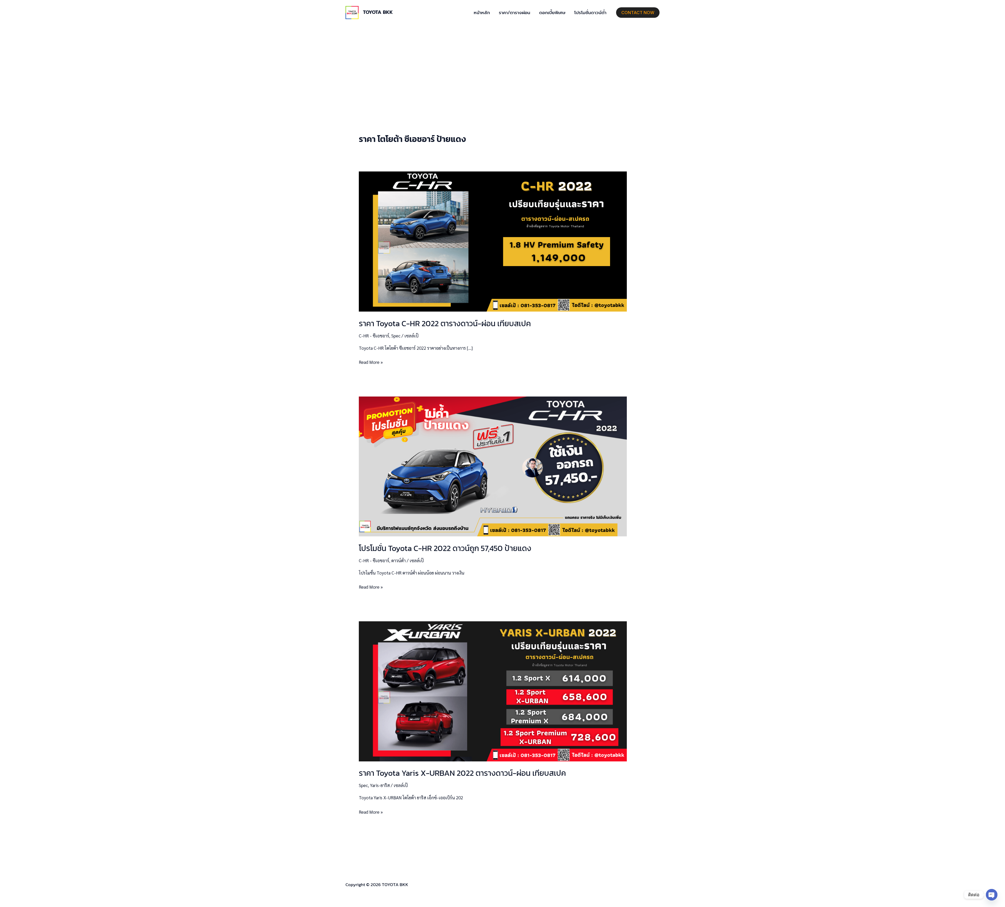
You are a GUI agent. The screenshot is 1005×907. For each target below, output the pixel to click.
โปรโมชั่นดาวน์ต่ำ (590, 12)
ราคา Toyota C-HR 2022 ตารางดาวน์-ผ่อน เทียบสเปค (445, 323)
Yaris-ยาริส (380, 785)
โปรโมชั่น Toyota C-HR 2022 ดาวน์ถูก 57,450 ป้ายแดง (445, 548)
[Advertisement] (502, 64)
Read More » (371, 361)
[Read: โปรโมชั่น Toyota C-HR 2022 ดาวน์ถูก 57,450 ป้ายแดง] (493, 466)
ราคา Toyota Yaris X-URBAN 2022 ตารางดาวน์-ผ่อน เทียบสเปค (462, 773)
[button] (638, 12)
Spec (395, 335)
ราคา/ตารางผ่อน (514, 12)
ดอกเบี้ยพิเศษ (552, 12)
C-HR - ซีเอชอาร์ (374, 335)
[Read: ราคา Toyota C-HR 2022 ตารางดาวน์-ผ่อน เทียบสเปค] (493, 241)
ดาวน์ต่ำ (398, 560)
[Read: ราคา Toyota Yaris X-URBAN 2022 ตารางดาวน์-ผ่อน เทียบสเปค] (493, 690)
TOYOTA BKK (378, 12)
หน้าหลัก (482, 12)
